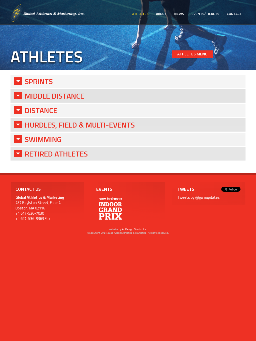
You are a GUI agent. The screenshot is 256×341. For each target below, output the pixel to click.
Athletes (140, 13)
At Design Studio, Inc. (134, 229)
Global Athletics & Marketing (47, 13)
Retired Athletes (56, 154)
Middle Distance (54, 96)
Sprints (39, 81)
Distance (41, 110)
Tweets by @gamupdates (198, 197)
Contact (234, 13)
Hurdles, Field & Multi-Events (80, 125)
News (179, 13)
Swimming (43, 139)
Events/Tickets (205, 13)
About (161, 13)
